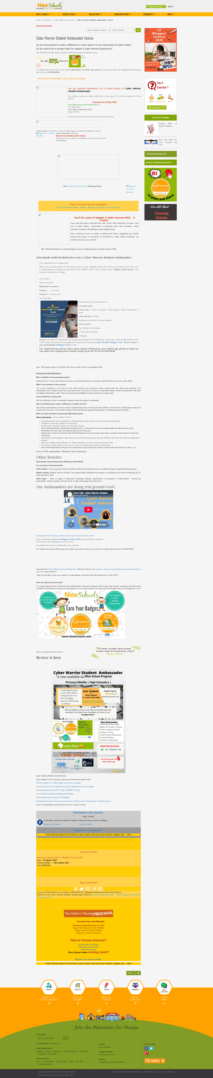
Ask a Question (48, 1061)
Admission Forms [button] (121, 14)
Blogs (71, 1061)
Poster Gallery (59, 536)
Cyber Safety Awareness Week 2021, (62, 569)
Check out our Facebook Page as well (80, 536)
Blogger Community (97, 207)
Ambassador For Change (77, 186)
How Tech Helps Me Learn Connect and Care (168, 142)
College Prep (83, 1051)
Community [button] (148, 14)
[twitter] (151, 1048)
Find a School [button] (42, 14)
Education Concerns (70, 1051)
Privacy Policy (148, 1072)
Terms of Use (160, 1072)
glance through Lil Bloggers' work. (110, 342)
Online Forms (55, 1043)
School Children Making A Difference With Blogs (54, 794)
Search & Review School (68, 207)
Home (38, 20)
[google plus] (146, 1053)
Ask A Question (113, 207)
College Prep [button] (94, 14)
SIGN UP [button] (170, 6)
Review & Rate (61, 1061)
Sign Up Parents (86, 824)
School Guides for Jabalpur (88, 944)
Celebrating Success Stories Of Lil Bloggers (53, 797)
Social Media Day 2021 (44, 536)
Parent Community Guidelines (131, 1072)
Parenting (41, 1054)
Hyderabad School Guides (88, 947)
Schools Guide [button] (68, 14)
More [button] (170, 14)
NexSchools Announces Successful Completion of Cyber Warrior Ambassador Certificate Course (73, 801)
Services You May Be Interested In (158, 162)
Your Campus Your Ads (107, 1055)
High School (57, 1051)
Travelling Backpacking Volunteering (111, 1062)
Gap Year (79, 1061)
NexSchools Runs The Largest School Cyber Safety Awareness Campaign (65, 787)
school (90, 830)
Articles (83, 207)
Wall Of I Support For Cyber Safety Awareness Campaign (58, 783)
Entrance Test (52, 1054)
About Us (116, 1072)
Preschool (39, 1051)
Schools (47, 20)
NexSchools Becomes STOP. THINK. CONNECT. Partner (58, 790)
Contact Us (170, 1072)
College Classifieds (45, 1064)
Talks (38, 1061)
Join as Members (105, 1047)
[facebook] (146, 1048)
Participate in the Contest (88, 812)
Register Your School (51, 824)
